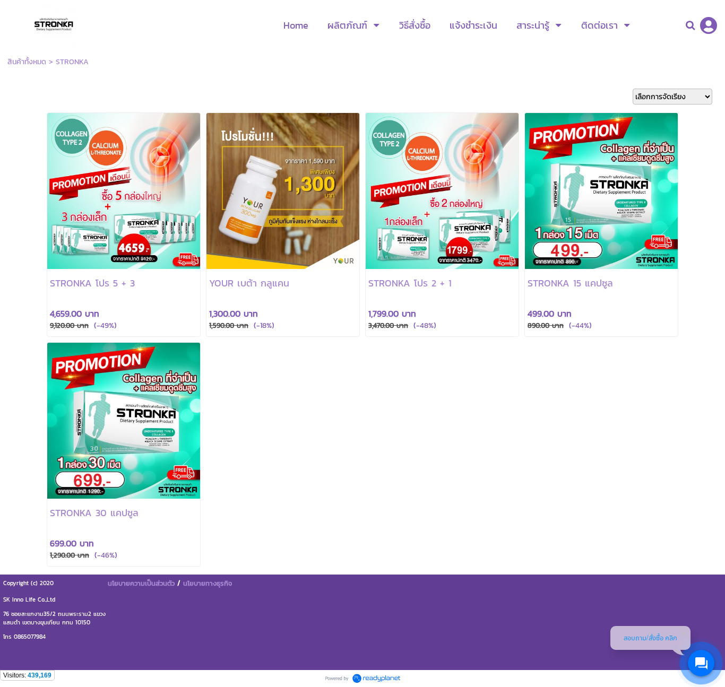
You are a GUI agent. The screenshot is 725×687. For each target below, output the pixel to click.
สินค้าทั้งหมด (26, 61)
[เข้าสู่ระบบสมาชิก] (708, 25)
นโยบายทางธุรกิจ (207, 583)
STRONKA (72, 61)
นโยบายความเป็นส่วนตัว (141, 583)
